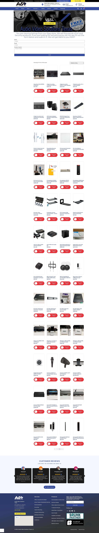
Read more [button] (23, 481)
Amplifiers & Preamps (56, 515)
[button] (29, 8)
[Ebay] (67, 511)
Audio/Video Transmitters (57, 510)
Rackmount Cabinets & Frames (58, 518)
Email (67, 4)
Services (35, 8)
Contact (56, 8)
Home (17, 8)
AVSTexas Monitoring (38, 514)
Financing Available (38, 517)
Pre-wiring (36, 507)
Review (49, 8)
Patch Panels (54, 512)
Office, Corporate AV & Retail (40, 499)
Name (15, 39)
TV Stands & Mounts (56, 507)
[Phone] (77, 5)
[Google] (70, 511)
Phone (80, 4)
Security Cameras (55, 502)
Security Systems (38, 504)
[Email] (64, 5)
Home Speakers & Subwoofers (58, 499)
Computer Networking (39, 512)
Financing (62, 8)
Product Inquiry (18, 47)
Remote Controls (55, 523)
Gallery (43, 8)
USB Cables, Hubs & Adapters (58, 520)
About (22, 8)
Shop (28, 8)
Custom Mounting (38, 509)
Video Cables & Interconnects (58, 505)
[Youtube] (72, 511)
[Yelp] (74, 511)
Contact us (36, 519)
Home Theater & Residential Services (42, 502)
